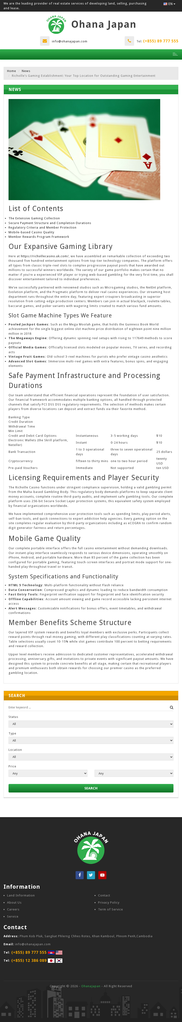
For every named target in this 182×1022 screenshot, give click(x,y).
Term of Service (110, 909)
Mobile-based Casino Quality (31, 232)
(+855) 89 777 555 (160, 41)
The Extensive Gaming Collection (34, 218)
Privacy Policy (108, 902)
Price (12, 766)
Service (12, 916)
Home (11, 71)
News (26, 71)
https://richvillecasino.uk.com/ (45, 256)
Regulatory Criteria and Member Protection (43, 227)
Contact (104, 895)
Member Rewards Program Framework (39, 237)
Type (12, 733)
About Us (14, 902)
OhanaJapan (90, 986)
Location (15, 750)
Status (13, 717)
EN (170, 4)
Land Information (21, 895)
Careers (13, 909)
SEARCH (91, 788)
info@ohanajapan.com (69, 41)
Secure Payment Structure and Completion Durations (50, 223)
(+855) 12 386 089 (29, 960)
